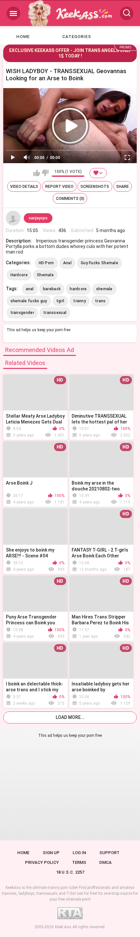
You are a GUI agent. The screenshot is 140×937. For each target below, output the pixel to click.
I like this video (36, 173)
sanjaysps (38, 218)
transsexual (54, 312)
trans (100, 301)
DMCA (105, 862)
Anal (67, 263)
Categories (76, 36)
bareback (52, 289)
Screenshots (94, 186)
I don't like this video (45, 173)
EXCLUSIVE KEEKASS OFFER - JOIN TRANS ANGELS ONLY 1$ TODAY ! (70, 53)
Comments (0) (70, 198)
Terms (79, 862)
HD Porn (46, 263)
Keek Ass (63, 927)
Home (23, 36)
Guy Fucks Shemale (99, 263)
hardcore (78, 289)
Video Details (24, 186)
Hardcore (19, 275)
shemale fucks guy (28, 301)
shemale (104, 289)
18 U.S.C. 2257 (70, 872)
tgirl (60, 301)
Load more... (70, 717)
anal (30, 289)
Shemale (45, 275)
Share (122, 186)
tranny (79, 301)
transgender (22, 312)
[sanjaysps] (13, 218)
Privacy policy (42, 862)
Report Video (59, 186)
